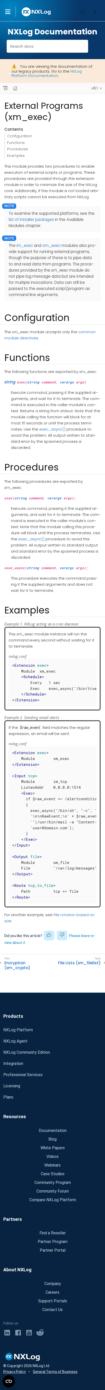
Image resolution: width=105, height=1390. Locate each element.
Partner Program (53, 1241)
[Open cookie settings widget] (9, 1381)
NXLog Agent (15, 1041)
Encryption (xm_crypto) (17, 965)
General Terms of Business (55, 1372)
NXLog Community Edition (26, 1052)
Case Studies (52, 1173)
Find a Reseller (53, 1233)
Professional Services (23, 1074)
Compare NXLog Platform (52, 1199)
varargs (67, 382)
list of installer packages (31, 219)
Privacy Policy (14, 1372)
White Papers (53, 1147)
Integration (13, 1063)
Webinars (52, 1165)
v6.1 (94, 88)
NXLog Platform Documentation (46, 73)
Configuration (19, 136)
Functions (16, 142)
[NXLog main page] (36, 12)
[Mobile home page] (15, 88)
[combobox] (47, 46)
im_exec (25, 245)
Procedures (17, 149)
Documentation (53, 1130)
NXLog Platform (18, 1029)
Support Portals (52, 1301)
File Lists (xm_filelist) (79, 963)
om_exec (51, 245)
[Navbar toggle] (5, 88)
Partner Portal (52, 1250)
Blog (52, 1139)
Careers (52, 1292)
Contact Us (52, 1309)
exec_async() (52, 429)
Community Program (52, 1182)
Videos (52, 1156)
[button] (13, 12)
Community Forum (52, 1191)
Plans (8, 1097)
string (10, 382)
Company (52, 1283)
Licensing (11, 1086)
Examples (16, 155)
